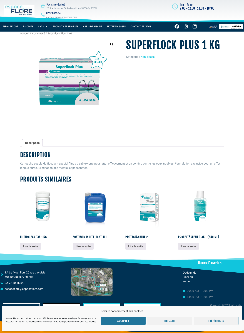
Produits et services (65, 26)
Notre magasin (116, 26)
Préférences (216, 320)
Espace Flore (10, 26)
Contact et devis (141, 26)
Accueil (24, 33)
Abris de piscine (92, 26)
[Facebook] (176, 26)
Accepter (123, 320)
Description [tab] (32, 143)
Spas (41, 26)
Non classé (38, 33)
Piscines (28, 26)
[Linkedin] (194, 26)
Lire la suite (30, 246)
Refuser (169, 320)
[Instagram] (185, 26)
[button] (112, 44)
